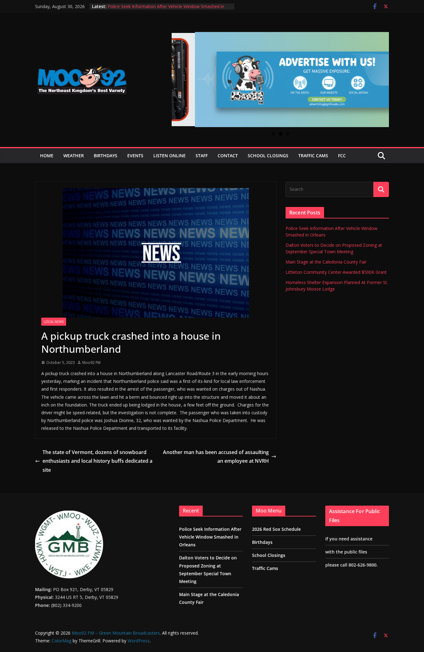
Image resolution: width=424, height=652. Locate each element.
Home (46, 155)
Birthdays (105, 155)
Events (135, 155)
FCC (342, 155)
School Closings (268, 155)
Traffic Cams (313, 155)
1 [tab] (273, 133)
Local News (54, 321)
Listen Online (169, 155)
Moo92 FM (91, 362)
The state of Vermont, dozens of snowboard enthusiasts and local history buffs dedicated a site (97, 461)
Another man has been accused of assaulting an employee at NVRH (216, 457)
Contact (228, 155)
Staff (202, 155)
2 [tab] (280, 133)
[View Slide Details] (280, 79)
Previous (179, 75)
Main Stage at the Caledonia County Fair (326, 262)
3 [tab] (287, 133)
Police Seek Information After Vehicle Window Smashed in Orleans (210, 537)
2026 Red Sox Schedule (276, 529)
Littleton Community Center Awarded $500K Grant (336, 272)
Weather (73, 155)
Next (382, 76)
